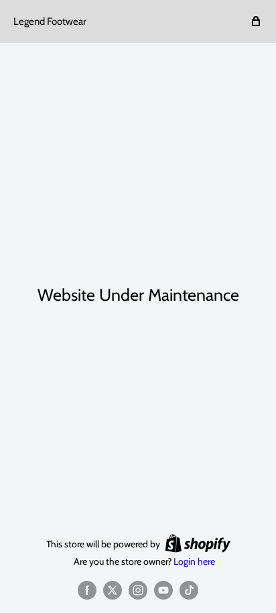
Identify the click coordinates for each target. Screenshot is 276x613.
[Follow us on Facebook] (87, 590)
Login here (194, 561)
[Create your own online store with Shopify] (197, 543)
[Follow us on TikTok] (189, 590)
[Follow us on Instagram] (138, 590)
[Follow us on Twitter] (112, 590)
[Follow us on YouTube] (163, 590)
